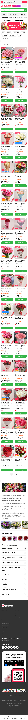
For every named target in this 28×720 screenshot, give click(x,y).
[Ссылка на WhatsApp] (14, 647)
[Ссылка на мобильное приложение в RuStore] (9, 664)
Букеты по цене (13, 14)
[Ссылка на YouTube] (17, 647)
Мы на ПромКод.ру (22, 700)
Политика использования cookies (9, 700)
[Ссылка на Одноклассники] (11, 647)
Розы (3, 14)
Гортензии (16, 32)
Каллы (19, 35)
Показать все (5, 38)
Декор (23, 14)
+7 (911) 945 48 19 (16, 638)
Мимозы (9, 32)
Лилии (23, 32)
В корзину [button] (7, 72)
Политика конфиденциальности (14, 698)
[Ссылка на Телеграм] (3, 647)
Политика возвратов (19, 695)
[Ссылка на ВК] (8, 647)
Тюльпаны (4, 35)
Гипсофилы (12, 35)
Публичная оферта (8, 695)
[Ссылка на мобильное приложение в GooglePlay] (19, 661)
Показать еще (14, 477)
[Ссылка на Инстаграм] (5, 647)
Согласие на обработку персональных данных (14, 697)
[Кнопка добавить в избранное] (12, 48)
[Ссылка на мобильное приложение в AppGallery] (19, 664)
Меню (24, 6)
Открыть (24, 1)
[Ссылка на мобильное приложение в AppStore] (9, 661)
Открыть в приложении (9, 2)
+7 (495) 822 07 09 (6, 638)
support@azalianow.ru (7, 644)
